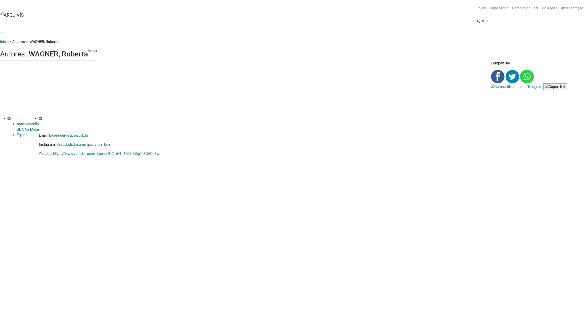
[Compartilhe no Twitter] (512, 76)
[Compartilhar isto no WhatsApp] (527, 76)
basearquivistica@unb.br (68, 135)
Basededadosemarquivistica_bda (83, 144)
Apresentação (572, 8)
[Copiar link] (555, 86)
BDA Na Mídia (28, 129)
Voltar (92, 51)
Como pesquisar (525, 8)
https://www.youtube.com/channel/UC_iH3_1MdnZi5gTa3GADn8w (106, 153)
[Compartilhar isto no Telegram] (517, 87)
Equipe (22, 135)
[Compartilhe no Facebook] (498, 76)
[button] (483, 21)
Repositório (499, 8)
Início (481, 8)
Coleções (549, 8)
